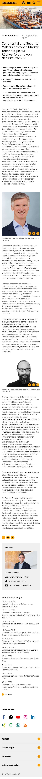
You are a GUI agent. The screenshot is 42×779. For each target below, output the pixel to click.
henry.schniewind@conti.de (20, 585)
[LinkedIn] (33, 717)
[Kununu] (18, 725)
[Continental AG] (9, 3)
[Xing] (4, 725)
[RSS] (25, 725)
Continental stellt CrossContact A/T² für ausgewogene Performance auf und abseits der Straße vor (20, 687)
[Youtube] (18, 717)
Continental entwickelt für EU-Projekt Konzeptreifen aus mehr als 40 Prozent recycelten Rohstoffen (21, 615)
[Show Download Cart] (28, 3)
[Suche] (34, 2)
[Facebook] (4, 717)
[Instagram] (25, 717)
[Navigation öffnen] (38, 3)
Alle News (8, 695)
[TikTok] (11, 717)
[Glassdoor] (11, 725)
